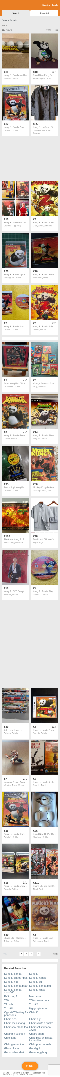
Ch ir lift (33, 1012)
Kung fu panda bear (16, 985)
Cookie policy (8, 1074)
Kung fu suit (36, 981)
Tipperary (16, 226)
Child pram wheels (40, 1044)
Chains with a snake (41, 1023)
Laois (48, 78)
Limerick (48, 226)
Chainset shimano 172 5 (40, 1028)
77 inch (8, 1004)
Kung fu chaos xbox (16, 977)
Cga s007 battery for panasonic (16, 1014)
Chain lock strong (14, 1023)
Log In (55, 5)
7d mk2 (33, 1004)
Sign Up (46, 5)
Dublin (15, 78)
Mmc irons (35, 996)
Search (15, 13)
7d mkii (8, 1008)
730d (7, 1000)
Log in (26, 1073)
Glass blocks (11, 1048)
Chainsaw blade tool (16, 1027)
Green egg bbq (38, 1052)
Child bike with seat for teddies (40, 1039)
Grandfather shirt (14, 1052)
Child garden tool (14, 1044)
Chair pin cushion (14, 1033)
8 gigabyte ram (38, 1008)
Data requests (38, 1073)
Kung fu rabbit (37, 977)
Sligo (41, 542)
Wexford (19, 542)
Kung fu (33, 973)
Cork (49, 491)
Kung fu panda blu (40, 985)
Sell (31, 1066)
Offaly (45, 278)
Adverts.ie (15, 5)
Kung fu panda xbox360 (13, 991)
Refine (48, 29)
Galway (36, 133)
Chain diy (34, 1019)
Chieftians (10, 1037)
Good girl (34, 1048)
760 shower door (39, 1000)
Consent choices (25, 1074)
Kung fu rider (11, 981)
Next (55, 954)
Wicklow (42, 387)
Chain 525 (10, 1019)
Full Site (5, 1073)
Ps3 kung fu (11, 996)
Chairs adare (36, 1033)
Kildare (43, 330)
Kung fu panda (13, 973)
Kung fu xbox (37, 989)
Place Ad (44, 13)
